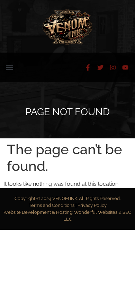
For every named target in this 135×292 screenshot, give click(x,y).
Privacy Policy (92, 205)
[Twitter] (100, 67)
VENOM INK (64, 198)
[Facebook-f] (88, 67)
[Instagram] (113, 67)
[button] (9, 67)
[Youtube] (125, 67)
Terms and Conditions (52, 205)
